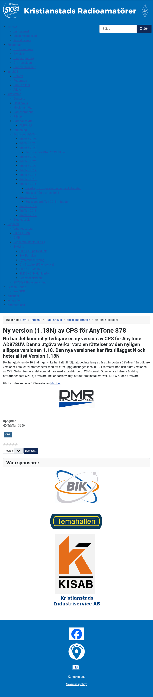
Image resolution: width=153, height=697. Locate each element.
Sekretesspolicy (76, 684)
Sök (145, 28)
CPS (7, 434)
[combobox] (118, 29)
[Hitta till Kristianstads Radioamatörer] (76, 651)
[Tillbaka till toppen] (146, 690)
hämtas (55, 383)
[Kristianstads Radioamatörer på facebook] (76, 634)
